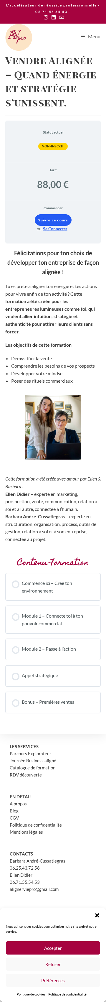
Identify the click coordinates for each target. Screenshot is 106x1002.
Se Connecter (55, 228)
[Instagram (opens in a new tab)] (46, 17)
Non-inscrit (53, 146)
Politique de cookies (31, 994)
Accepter (53, 948)
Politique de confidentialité (67, 994)
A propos (18, 803)
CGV (14, 817)
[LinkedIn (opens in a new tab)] (53, 17)
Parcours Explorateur (30, 753)
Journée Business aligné (33, 760)
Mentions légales (26, 832)
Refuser (53, 964)
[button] (97, 915)
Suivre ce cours (53, 220)
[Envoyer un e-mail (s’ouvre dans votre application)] (60, 17)
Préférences (53, 980)
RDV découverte (26, 774)
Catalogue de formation (32, 767)
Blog (14, 810)
